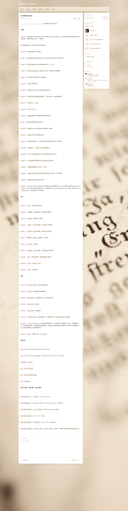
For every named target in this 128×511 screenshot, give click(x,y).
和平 (22, 375)
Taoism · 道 (90, 83)
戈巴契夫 (48, 96)
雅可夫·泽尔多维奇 (32, 285)
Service (28, 9)
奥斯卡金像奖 (24, 387)
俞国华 (38, 58)
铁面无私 (53, 422)
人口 (31, 109)
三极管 (48, 317)
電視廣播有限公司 (35, 167)
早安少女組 (37, 237)
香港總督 (43, 77)
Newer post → (75, 460)
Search (105, 17)
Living (75, 18)
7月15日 (23, 115)
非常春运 (92, 26)
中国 (32, 205)
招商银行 (41, 71)
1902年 (42, 334)
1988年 (36, 387)
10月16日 (23, 154)
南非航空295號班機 (33, 173)
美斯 (29, 257)
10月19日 (23, 147)
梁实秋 (29, 334)
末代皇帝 (36, 396)
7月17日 (23, 304)
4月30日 (23, 83)
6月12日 (23, 96)
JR (49, 64)
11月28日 (23, 173)
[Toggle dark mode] (107, 9)
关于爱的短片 (93, 30)
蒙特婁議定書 (26, 45)
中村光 (29, 269)
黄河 (29, 83)
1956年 (56, 317)
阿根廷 (33, 257)
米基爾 (29, 225)
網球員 (41, 218)
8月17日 (23, 310)
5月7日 (22, 237)
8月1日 (22, 122)
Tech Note (90, 78)
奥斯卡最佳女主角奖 (26, 416)
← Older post (25, 460)
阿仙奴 (45, 231)
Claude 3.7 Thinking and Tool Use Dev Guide (97, 80)
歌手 (39, 263)
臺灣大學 (29, 122)
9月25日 (23, 141)
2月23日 (23, 51)
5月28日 (23, 90)
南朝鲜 (29, 128)
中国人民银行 (31, 71)
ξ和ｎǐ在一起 (90, 73)
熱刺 (45, 212)
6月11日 (23, 250)
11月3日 (23, 334)
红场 (49, 90)
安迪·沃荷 (29, 291)
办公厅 (41, 154)
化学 (22, 355)
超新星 (33, 51)
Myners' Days (28, 4)
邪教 (38, 128)
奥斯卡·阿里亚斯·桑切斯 (30, 375)
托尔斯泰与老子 (90, 85)
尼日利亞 (34, 225)
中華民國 (29, 58)
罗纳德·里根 (30, 96)
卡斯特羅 (29, 250)
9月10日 (23, 135)
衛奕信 (29, 77)
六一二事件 (35, 103)
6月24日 (23, 257)
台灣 (28, 103)
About (53, 9)
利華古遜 (46, 250)
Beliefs (34, 9)
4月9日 (23, 77)
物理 (22, 349)
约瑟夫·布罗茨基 (28, 368)
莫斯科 (46, 90)
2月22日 (23, 291)
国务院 (38, 154)
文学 (22, 368)
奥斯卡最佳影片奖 (25, 396)
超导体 (57, 36)
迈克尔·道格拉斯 (38, 409)
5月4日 (23, 231)
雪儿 (35, 416)
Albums (41, 9)
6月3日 (22, 244)
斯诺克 (35, 205)
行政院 (33, 58)
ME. (79, 18)
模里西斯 (41, 173)
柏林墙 (36, 96)
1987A (36, 51)
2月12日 (23, 285)
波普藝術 (38, 291)
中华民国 (29, 160)
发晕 (43, 416)
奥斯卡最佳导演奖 (25, 403)
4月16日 (23, 212)
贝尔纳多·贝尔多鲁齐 (38, 403)
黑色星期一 (31, 147)
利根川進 (30, 362)
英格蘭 (35, 212)
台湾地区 (42, 160)
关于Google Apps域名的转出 (96, 39)
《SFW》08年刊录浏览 (95, 44)
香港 (29, 167)
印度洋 (49, 173)
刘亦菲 (29, 263)
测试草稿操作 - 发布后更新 (93, 75)
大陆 (55, 58)
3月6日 (22, 58)
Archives (47, 9)
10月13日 (23, 317)
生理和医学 (24, 362)
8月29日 (23, 128)
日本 (28, 64)
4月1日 (22, 64)
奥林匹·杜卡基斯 (38, 428)
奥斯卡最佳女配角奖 (26, 428)
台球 (38, 205)
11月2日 (23, 160)
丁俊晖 (28, 205)
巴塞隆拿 (44, 257)
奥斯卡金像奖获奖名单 (73, 428)
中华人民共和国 (32, 154)
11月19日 (23, 167)
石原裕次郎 (30, 304)
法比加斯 (29, 231)
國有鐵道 (31, 64)
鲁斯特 (29, 90)
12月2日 (23, 269)
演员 (36, 263)
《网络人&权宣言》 (94, 35)
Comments (89, 66)
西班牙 (34, 231)
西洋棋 (34, 269)
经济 (22, 381)
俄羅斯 (35, 218)
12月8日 (23, 179)
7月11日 (23, 109)
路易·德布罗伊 (31, 298)
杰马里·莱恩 (37, 355)
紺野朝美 (29, 237)
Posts (88, 64)
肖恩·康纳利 (37, 422)
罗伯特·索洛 (27, 381)
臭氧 (36, 45)
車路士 (46, 225)
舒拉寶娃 (29, 218)
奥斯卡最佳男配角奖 (26, 422)
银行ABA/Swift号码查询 (95, 48)
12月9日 (23, 186)
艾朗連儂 (29, 212)
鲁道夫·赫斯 (30, 310)
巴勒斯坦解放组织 (32, 179)
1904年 (41, 323)
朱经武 (37, 36)
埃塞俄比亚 (30, 135)
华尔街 (56, 409)
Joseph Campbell (33, 323)
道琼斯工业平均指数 (40, 147)
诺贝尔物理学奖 (62, 317)
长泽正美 (29, 244)
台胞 (49, 154)
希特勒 (36, 310)
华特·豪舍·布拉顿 (32, 317)
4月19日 (23, 218)
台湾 (47, 58)
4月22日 (23, 225)
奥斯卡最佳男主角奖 (26, 409)
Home (22, 9)
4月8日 (23, 71)
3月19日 (23, 298)
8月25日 (23, 263)
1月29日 (23, 36)
